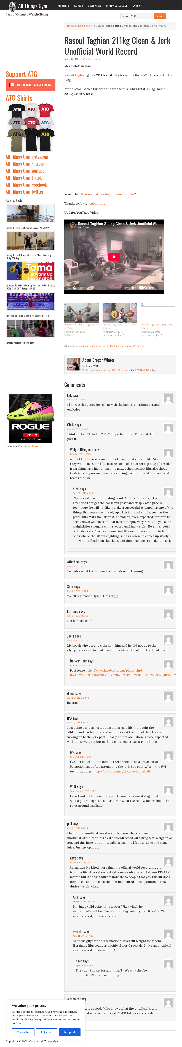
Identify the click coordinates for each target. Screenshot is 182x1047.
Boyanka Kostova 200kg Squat (20, 342)
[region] (46, 1020)
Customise (23, 1032)
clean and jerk (85, 25)
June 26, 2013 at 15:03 (78, 566)
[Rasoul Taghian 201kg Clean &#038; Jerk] (120, 313)
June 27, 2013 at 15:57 (77, 722)
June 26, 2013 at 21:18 (83, 493)
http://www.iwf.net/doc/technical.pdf (121, 771)
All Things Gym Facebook (26, 184)
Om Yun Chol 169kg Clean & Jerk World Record (27, 315)
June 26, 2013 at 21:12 (77, 640)
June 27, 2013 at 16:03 (80, 757)
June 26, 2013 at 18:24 (80, 454)
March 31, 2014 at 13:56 (84, 901)
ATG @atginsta (145, 370)
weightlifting (136, 346)
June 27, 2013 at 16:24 (77, 828)
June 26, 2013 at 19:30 (78, 615)
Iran (98, 346)
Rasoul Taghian (75, 75)
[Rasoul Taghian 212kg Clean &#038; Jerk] (158, 313)
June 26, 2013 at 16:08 (78, 591)
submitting (97, 203)
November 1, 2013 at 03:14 (83, 862)
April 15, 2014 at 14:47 (86, 965)
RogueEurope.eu (34, 446)
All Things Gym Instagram (27, 156)
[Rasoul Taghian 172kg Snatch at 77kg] (81, 313)
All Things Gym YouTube (25, 170)
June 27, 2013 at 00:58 (78, 697)
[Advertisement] (30, 46)
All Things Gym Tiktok (24, 177)
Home (70, 25)
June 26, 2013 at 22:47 (81, 665)
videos (124, 346)
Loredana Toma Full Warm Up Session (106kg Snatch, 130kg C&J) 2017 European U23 (30, 286)
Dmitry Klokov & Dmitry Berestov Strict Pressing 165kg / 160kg (28, 256)
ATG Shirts (19, 97)
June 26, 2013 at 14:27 (77, 399)
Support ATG (21, 74)
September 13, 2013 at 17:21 (83, 791)
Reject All (46, 1032)
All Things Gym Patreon (25, 163)
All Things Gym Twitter (24, 191)
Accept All (70, 1032)
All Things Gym (32, 6)
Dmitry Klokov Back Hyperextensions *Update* (27, 228)
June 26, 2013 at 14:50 (78, 429)
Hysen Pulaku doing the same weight (107, 194)
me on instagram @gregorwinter (110, 370)
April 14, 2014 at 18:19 (83, 935)
